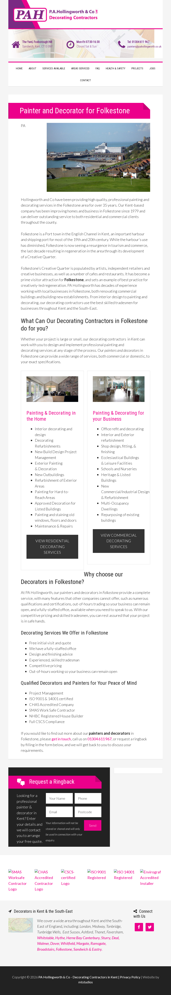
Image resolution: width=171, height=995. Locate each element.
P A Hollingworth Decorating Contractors (85, 14)
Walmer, (43, 943)
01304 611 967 (99, 739)
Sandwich (80, 949)
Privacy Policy (130, 977)
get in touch (61, 739)
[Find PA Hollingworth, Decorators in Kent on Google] (20, 931)
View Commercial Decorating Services (119, 541)
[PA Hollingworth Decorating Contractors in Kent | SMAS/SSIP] (19, 889)
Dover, (55, 943)
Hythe (60, 937)
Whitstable (45, 937)
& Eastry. (95, 949)
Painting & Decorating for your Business (118, 416)
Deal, (115, 937)
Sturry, (106, 937)
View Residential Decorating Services (52, 547)
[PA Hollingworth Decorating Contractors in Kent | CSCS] (72, 883)
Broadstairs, (46, 949)
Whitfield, (68, 943)
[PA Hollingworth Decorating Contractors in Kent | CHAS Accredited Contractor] (46, 889)
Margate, (83, 943)
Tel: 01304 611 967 (138, 42)
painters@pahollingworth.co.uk (144, 46)
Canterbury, (92, 937)
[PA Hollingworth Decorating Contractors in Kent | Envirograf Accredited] (151, 883)
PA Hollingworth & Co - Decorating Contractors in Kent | (79, 977)
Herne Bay (74, 937)
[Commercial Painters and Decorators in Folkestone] (119, 403)
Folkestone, (64, 949)
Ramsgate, (98, 943)
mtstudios (85, 982)
